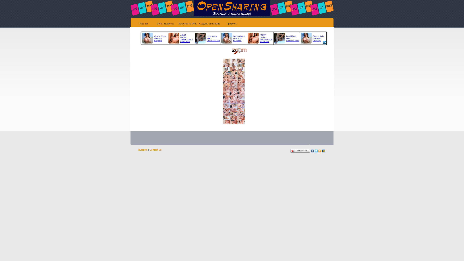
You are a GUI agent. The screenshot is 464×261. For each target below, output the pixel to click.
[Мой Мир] (324, 151)
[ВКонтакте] (312, 151)
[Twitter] (316, 151)
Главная (143, 23)
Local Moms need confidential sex (213, 38)
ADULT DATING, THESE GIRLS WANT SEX (186, 38)
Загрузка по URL (187, 23)
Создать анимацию (209, 23)
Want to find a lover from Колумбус (160, 38)
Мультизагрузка (165, 23)
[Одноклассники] (320, 151)
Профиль (232, 23)
